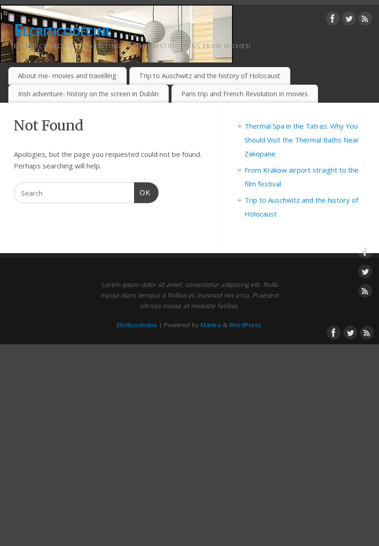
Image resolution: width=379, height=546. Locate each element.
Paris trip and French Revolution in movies (244, 93)
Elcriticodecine (62, 30)
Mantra (211, 325)
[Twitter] (349, 20)
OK (142, 192)
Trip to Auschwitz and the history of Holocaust (209, 75)
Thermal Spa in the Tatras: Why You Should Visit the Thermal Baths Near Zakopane (302, 139)
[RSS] (365, 20)
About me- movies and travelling (67, 75)
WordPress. (246, 325)
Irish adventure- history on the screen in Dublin (88, 93)
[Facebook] (333, 20)
